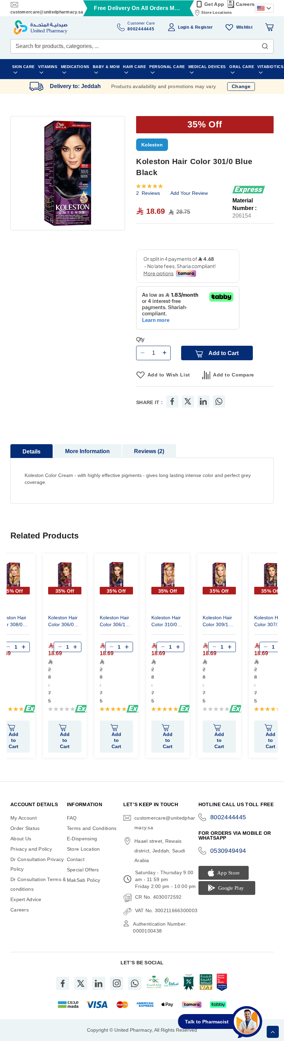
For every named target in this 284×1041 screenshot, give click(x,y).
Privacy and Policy (31, 849)
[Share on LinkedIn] (203, 401)
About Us (20, 838)
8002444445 (228, 817)
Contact (76, 859)
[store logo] (40, 27)
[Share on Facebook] (172, 401)
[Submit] (265, 44)
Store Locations (216, 12)
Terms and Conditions (92, 828)
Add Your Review (189, 193)
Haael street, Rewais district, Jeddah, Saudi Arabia (159, 850)
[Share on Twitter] (187, 401)
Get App (214, 4)
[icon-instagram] (116, 983)
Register (204, 27)
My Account (23, 818)
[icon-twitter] (80, 983)
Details (32, 452)
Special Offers (83, 869)
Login (183, 27)
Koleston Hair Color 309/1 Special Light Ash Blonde (217, 622)
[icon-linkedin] (98, 983)
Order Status (24, 828)
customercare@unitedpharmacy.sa (46, 12)
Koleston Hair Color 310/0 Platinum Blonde (166, 622)
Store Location (83, 849)
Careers (245, 4)
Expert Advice (26, 899)
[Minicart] (269, 27)
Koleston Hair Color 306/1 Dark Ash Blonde (114, 622)
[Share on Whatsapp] (218, 401)
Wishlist (244, 27)
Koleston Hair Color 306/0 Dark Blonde (63, 622)
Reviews (148, 451)
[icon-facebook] (62, 983)
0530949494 (228, 850)
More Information (87, 451)
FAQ (72, 818)
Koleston (152, 144)
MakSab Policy (83, 880)
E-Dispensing (82, 838)
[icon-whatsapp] (134, 983)
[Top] (273, 1032)
